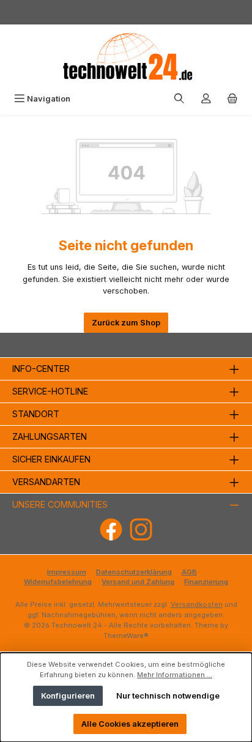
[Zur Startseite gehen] (126, 57)
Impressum (66, 572)
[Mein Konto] (206, 99)
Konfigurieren (68, 695)
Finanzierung (206, 581)
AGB (189, 572)
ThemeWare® (126, 635)
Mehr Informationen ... (174, 674)
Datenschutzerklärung (134, 572)
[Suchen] (179, 99)
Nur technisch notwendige (168, 695)
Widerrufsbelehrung (58, 581)
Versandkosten (197, 604)
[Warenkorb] (232, 99)
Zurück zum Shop (126, 322)
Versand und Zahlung (138, 581)
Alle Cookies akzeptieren (130, 724)
